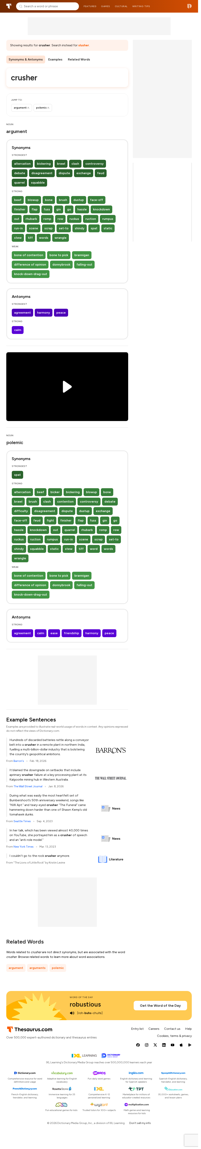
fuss (47, 209)
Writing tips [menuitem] (141, 6)
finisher (19, 209)
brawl (61, 163)
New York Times (24, 846)
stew (18, 238)
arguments (37, 968)
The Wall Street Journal (28, 786)
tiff (30, 238)
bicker (55, 492)
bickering (44, 163)
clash (75, 163)
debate (19, 173)
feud (100, 173)
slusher (83, 45)
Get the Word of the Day (160, 1005)
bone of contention (28, 255)
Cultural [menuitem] (121, 6)
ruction (90, 219)
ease (54, 633)
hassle (82, 209)
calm (17, 330)
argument (16, 968)
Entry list (137, 1029)
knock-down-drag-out (30, 274)
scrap (48, 228)
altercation (22, 163)
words (43, 238)
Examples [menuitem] (55, 59)
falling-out (84, 264)
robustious (85, 1004)
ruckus (74, 219)
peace (61, 312)
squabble (38, 182)
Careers (153, 1029)
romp (47, 219)
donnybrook (61, 264)
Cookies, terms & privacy (174, 1036)
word (94, 549)
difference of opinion (30, 264)
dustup (78, 200)
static (108, 228)
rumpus (107, 219)
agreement (22, 312)
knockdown (101, 209)
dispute (64, 173)
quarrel (19, 182)
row (60, 219)
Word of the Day (81, 997)
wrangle (61, 238)
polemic (58, 968)
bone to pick (58, 255)
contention (65, 501)
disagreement (41, 173)
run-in (18, 228)
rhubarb (31, 219)
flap (34, 209)
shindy (79, 228)
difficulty (21, 511)
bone (49, 200)
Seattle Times (22, 821)
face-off (96, 200)
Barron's (19, 761)
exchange (83, 173)
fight (50, 520)
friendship (71, 633)
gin (58, 209)
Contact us (172, 1029)
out (16, 219)
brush (63, 200)
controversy (94, 163)
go (69, 209)
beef (17, 200)
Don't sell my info (140, 1123)
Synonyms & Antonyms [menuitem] (26, 59)
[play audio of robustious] (72, 1013)
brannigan (81, 255)
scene (33, 228)
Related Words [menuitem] (79, 59)
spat (94, 228)
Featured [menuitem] (90, 6)
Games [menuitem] (105, 6)
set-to (64, 228)
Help (188, 1029)
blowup (33, 200)
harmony (43, 312)
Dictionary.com (189, 6)
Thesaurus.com (8, 6)
